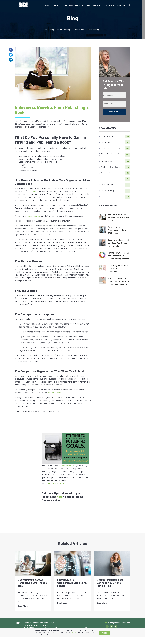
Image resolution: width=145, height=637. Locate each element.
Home (46, 30)
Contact (96, 5)
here (60, 497)
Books (71, 5)
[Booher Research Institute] (23, 5)
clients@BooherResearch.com (119, 623)
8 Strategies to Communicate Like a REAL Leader (72, 583)
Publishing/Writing (63, 30)
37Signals (31, 191)
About (47, 5)
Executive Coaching (59, 5)
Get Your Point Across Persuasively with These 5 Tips (32, 583)
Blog (83, 5)
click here (74, 633)
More (89, 5)
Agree (104, 632)
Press (77, 5)
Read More (23, 606)
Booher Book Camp (67, 465)
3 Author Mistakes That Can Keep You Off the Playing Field (110, 583)
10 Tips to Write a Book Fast (115, 5)
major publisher (34, 216)
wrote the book (54, 392)
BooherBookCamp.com (55, 483)
